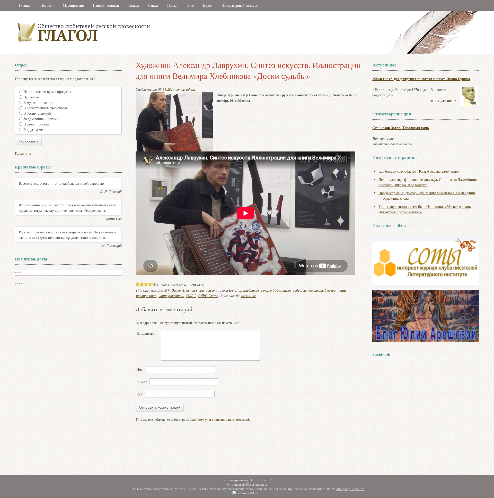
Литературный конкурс (240, 5)
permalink (248, 295)
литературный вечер (319, 290)
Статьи (133, 5)
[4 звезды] (150, 284)
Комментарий (148, 333)
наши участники (171, 295)
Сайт (140, 394)
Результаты (23, 153)
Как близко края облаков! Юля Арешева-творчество (418, 171)
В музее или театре (38, 102)
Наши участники (106, 5)
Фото (190, 5)
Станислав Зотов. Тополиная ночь (400, 127)
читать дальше (442, 100)
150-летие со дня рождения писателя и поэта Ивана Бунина (421, 78)
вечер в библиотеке (276, 290)
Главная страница (197, 290)
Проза (172, 5)
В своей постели (36, 124)
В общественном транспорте (45, 107)
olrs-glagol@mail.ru (350, 488)
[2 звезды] (142, 284)
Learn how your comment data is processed (219, 419)
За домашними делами (41, 118)
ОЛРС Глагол (208, 295)
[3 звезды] (146, 284)
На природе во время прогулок (47, 91)
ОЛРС (191, 295)
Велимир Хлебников (244, 290)
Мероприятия (73, 5)
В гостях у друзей (37, 113)
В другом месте (35, 129)
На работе (31, 97)
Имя (141, 369)
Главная (25, 5)
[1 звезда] (138, 284)
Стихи (153, 5)
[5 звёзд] (154, 284)
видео (297, 290)
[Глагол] (139, 52)
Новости (47, 5)
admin (190, 89)
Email (142, 381)
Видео (208, 5)
